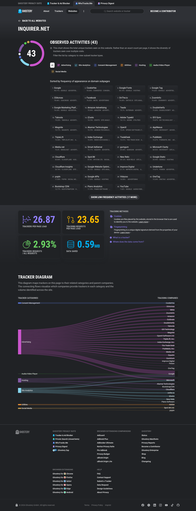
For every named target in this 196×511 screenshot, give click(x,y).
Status (144, 435)
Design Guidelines (105, 489)
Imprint (108, 505)
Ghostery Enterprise (150, 450)
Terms (86, 505)
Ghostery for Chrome (63, 474)
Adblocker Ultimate (105, 443)
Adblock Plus (102, 439)
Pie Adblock (102, 450)
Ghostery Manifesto (150, 439)
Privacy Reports (148, 443)
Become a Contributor (163, 11)
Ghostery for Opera (62, 485)
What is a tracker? (121, 237)
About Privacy (103, 492)
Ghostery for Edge (62, 489)
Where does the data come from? (128, 242)
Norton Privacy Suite (105, 446)
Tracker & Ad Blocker (60, 3)
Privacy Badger (103, 454)
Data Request (103, 485)
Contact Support (104, 477)
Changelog (146, 461)
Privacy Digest (107, 3)
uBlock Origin (102, 458)
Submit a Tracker (104, 481)
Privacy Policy (97, 505)
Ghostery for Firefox (62, 477)
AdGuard (101, 435)
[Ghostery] (25, 11)
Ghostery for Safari (62, 481)
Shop (144, 454)
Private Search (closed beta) (67, 439)
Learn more (143, 222)
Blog (143, 458)
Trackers (59, 11)
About (46, 11)
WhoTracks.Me (85, 3)
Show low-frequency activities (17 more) (114, 197)
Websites (72, 11)
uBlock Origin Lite (104, 461)
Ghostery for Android (63, 492)
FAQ (99, 474)
